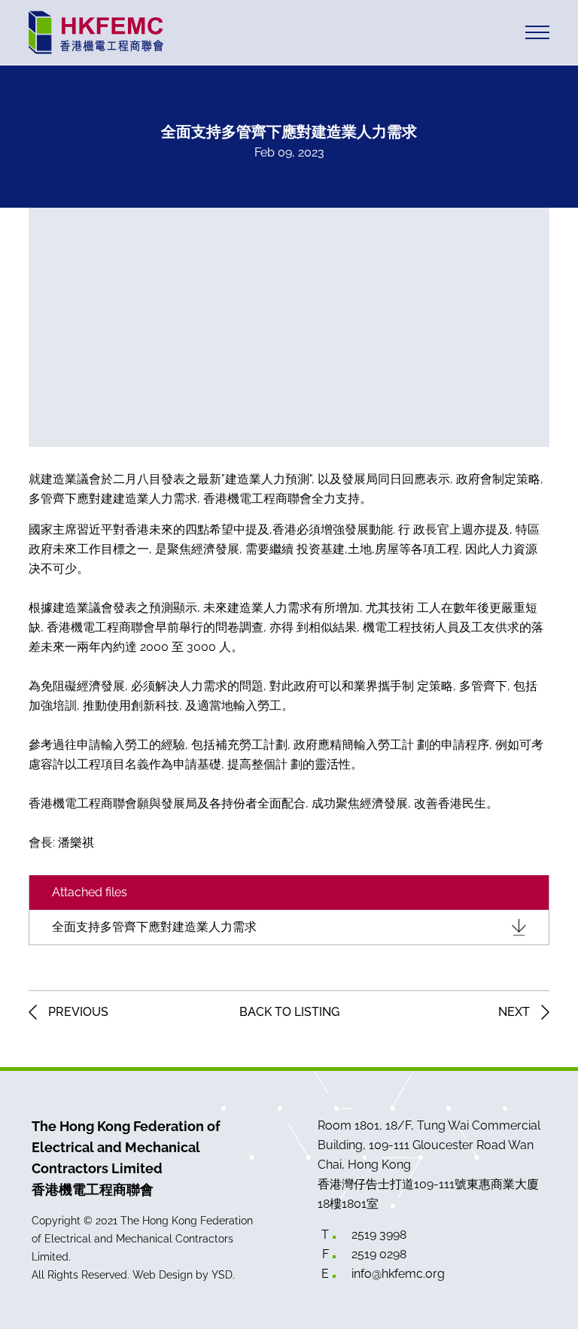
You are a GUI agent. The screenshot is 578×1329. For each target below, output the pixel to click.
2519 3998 (378, 1234)
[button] (537, 32)
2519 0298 (378, 1254)
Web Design (162, 1275)
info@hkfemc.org (398, 1274)
